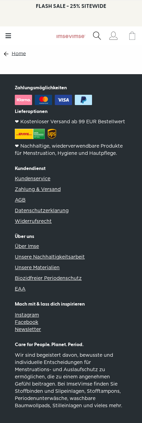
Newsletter (28, 329)
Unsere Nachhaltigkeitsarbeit (50, 257)
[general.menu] (8, 36)
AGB (20, 200)
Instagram (27, 315)
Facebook (26, 322)
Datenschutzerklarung (42, 210)
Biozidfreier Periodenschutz (48, 278)
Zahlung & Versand (38, 189)
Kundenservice (32, 178)
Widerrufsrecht (33, 221)
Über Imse (27, 246)
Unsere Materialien (37, 267)
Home (19, 53)
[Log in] (113, 35)
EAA (20, 288)
